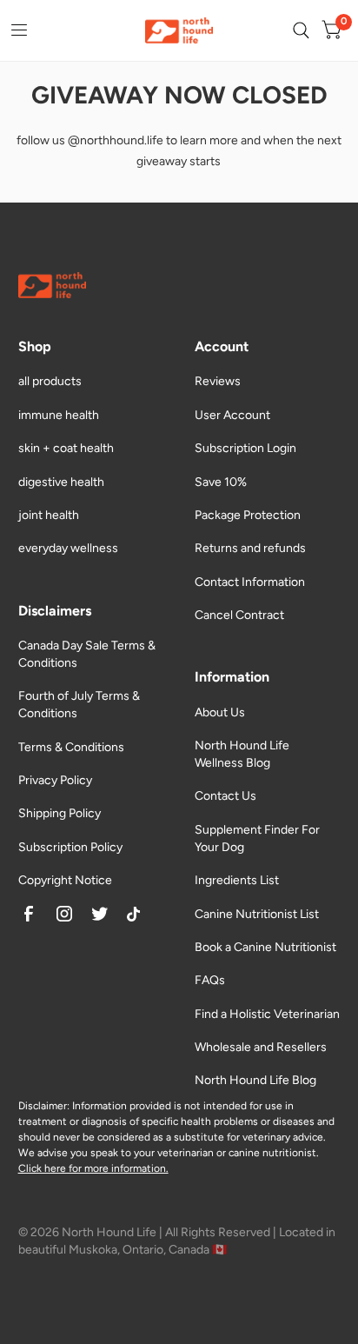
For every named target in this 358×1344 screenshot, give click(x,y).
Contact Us (225, 795)
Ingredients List (237, 880)
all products (50, 381)
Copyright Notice (65, 880)
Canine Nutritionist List (257, 914)
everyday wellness (68, 548)
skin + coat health (66, 448)
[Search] (301, 30)
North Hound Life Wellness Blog (242, 754)
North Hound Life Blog (255, 1080)
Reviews (218, 381)
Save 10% (221, 482)
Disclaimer (42, 1106)
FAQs (210, 980)
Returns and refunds (250, 548)
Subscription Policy (70, 847)
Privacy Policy (55, 780)
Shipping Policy (59, 813)
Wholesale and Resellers (261, 1047)
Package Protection (248, 515)
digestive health (61, 482)
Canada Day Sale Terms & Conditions (87, 654)
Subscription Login (245, 448)
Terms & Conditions (71, 747)
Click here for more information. (93, 1168)
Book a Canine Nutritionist (265, 947)
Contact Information (250, 582)
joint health (48, 515)
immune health (58, 415)
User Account (232, 415)
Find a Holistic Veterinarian (267, 1014)
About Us (220, 712)
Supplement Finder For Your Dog (257, 838)
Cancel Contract (239, 615)
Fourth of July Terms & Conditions (79, 705)
